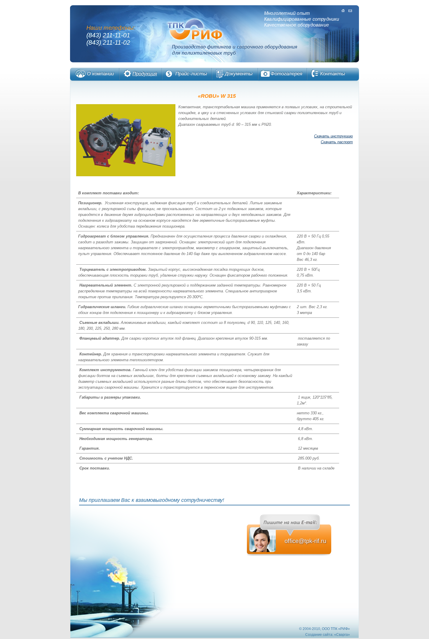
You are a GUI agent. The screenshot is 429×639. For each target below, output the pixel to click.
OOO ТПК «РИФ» (336, 629)
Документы (239, 73)
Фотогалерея (286, 73)
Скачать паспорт (337, 142)
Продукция (144, 73)
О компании (100, 73)
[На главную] (343, 10)
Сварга (342, 635)
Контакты (332, 73)
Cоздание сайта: (319, 635)
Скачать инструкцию (333, 136)
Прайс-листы (191, 73)
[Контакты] (350, 10)
